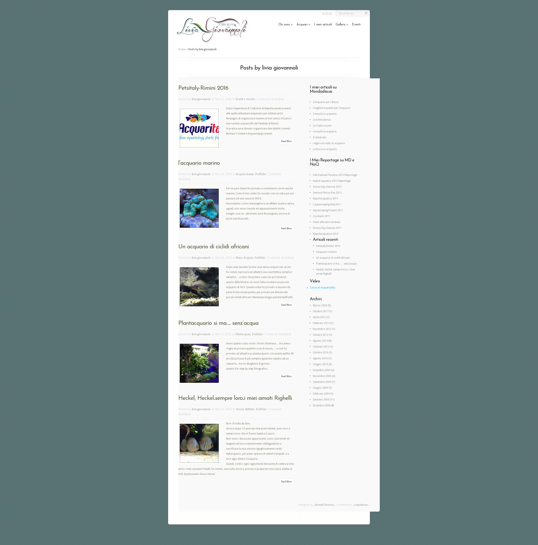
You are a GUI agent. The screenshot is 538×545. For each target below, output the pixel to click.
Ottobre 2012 (320, 334)
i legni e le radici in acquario (329, 143)
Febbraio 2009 (321, 393)
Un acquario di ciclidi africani (213, 247)
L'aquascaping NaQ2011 (327, 204)
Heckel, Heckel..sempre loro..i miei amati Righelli (235, 398)
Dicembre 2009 (321, 370)
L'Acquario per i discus (326, 102)
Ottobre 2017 (320, 311)
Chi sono (285, 24)
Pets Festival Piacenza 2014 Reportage (335, 175)
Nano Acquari (244, 257)
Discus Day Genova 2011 (327, 227)
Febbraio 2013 (321, 323)
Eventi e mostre (245, 99)
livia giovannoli (201, 99)
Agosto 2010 (320, 358)
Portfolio (260, 174)
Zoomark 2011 (321, 216)
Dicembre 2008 (321, 405)
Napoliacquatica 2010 (325, 233)
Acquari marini (245, 174)
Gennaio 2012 (321, 346)
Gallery (342, 24)
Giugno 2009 (320, 387)
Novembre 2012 (322, 329)
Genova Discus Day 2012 (327, 192)
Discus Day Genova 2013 (327, 186)
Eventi (356, 24)
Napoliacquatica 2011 (325, 198)
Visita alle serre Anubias (326, 222)
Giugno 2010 (320, 364)
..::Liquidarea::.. (361, 504)
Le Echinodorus (322, 119)
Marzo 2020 (320, 305)
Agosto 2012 (320, 340)
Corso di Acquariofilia (322, 287)
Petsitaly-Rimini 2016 (203, 88)
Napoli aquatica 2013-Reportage (332, 180)
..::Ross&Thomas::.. (324, 504)
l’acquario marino (199, 163)
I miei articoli (323, 24)
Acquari (303, 24)
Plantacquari (243, 334)
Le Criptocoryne (322, 125)
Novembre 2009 (322, 376)
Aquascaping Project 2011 (328, 210)
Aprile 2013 (319, 317)
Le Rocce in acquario (325, 149)
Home (182, 49)
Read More (286, 141)
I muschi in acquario (325, 113)
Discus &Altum (245, 409)
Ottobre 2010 (320, 352)
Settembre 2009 (322, 381)
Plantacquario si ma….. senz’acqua (218, 323)
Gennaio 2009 (321, 399)
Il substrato (319, 137)
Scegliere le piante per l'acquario (331, 108)
